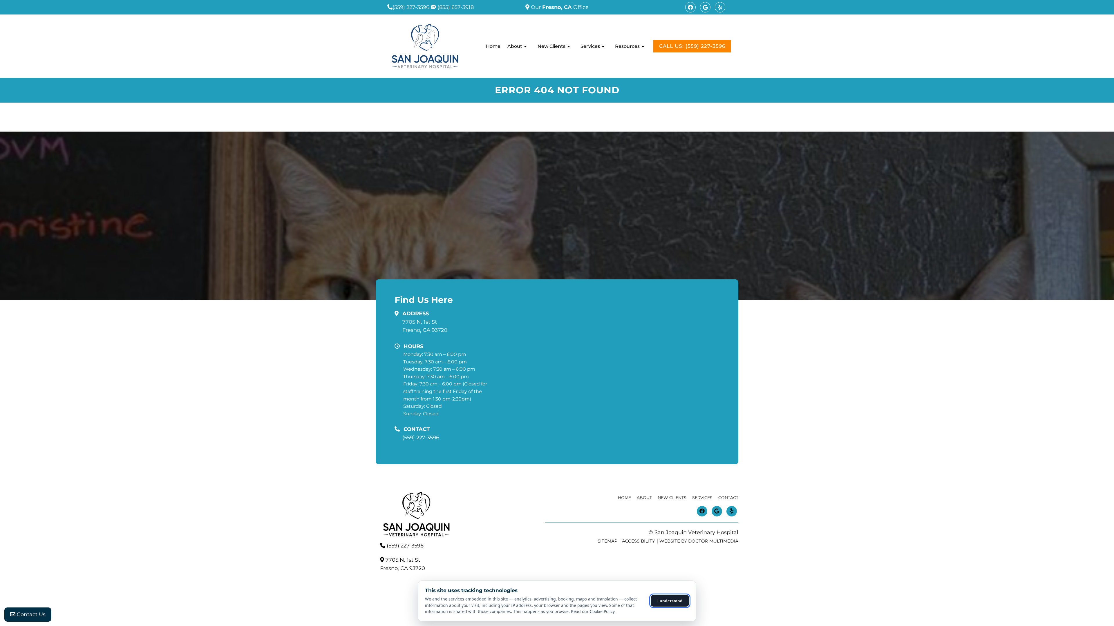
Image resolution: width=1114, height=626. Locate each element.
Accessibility (638, 541)
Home (493, 46)
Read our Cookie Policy (592, 611)
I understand (670, 600)
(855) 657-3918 (455, 7)
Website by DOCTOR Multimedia (698, 541)
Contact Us (30, 614)
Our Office (559, 7)
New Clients (551, 46)
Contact (728, 497)
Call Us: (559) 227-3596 (692, 46)
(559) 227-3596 (411, 7)
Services (590, 46)
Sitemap (608, 541)
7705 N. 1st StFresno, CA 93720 (424, 326)
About (514, 46)
